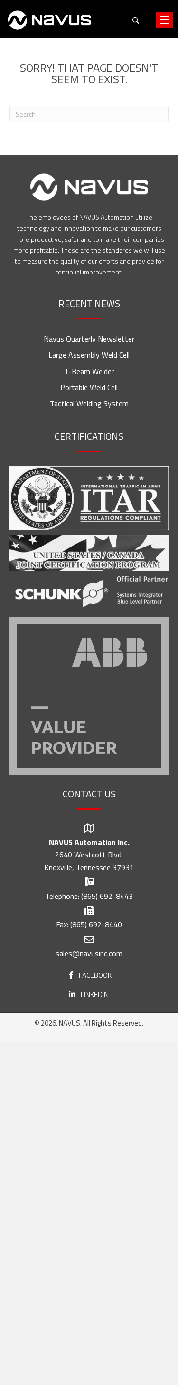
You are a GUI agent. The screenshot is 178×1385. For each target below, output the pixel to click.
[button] (135, 20)
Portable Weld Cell (89, 387)
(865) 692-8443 (107, 896)
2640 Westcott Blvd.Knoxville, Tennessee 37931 (89, 860)
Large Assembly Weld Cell (89, 354)
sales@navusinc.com (89, 953)
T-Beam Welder (89, 371)
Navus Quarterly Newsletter (89, 338)
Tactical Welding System (89, 403)
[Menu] (164, 20)
